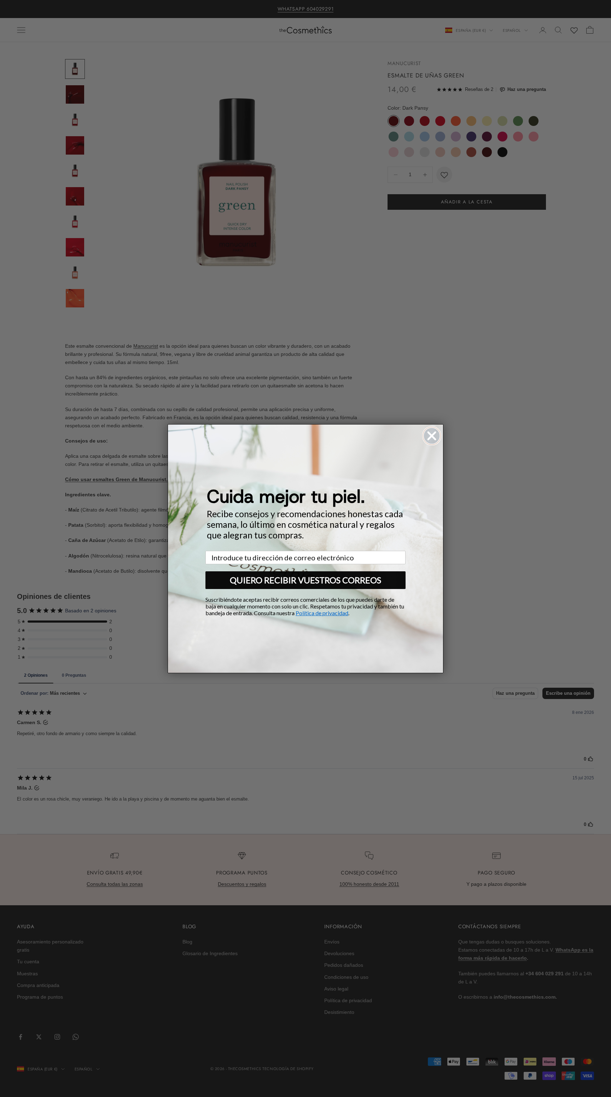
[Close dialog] (432, 436)
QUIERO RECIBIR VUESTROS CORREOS (305, 580)
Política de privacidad (322, 613)
